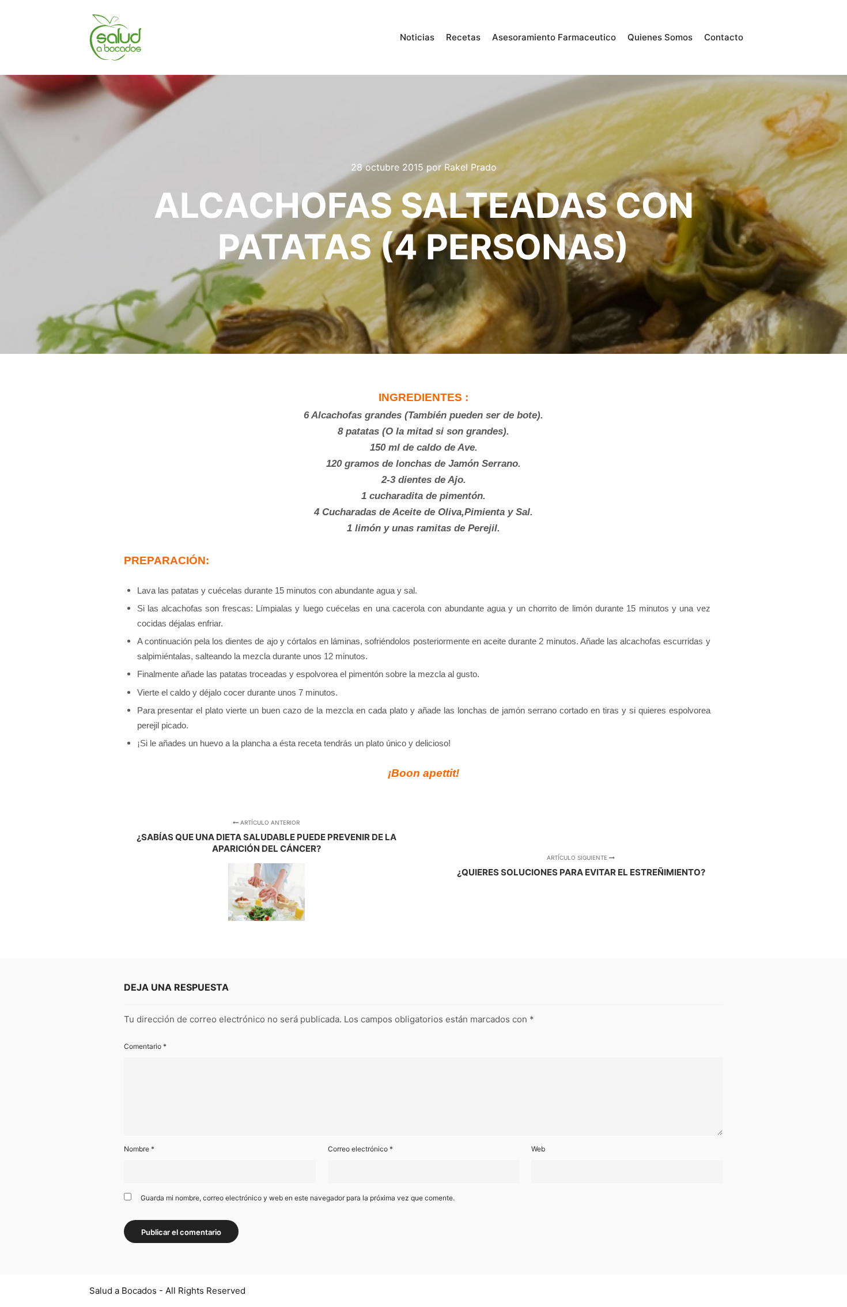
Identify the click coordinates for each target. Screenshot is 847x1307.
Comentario (145, 1046)
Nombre (139, 1148)
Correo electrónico (360, 1148)
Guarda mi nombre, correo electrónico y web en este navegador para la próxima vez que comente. (298, 1197)
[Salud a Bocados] (115, 37)
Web (538, 1148)
